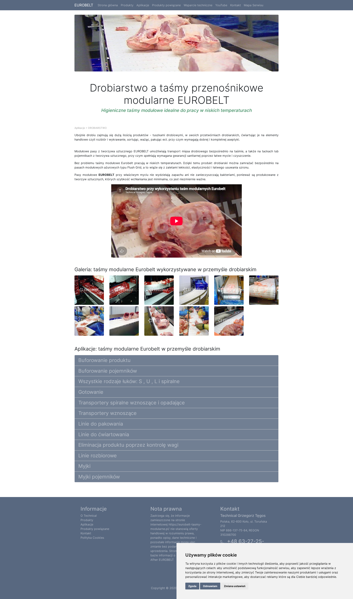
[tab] (176, 360)
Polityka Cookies (92, 537)
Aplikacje (142, 5)
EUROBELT (83, 5)
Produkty (127, 5)
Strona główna (108, 5)
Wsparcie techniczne (198, 5)
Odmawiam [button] (210, 586)
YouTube (221, 5)
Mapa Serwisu (253, 5)
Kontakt (235, 5)
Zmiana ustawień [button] (234, 586)
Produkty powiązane (166, 5)
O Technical (89, 515)
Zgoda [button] (192, 586)
